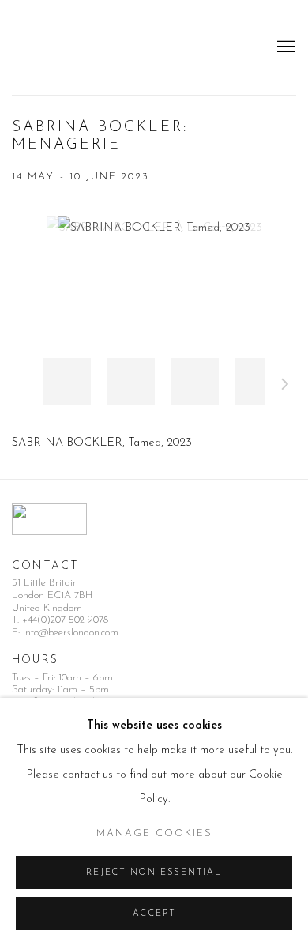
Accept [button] (154, 914)
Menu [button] (284, 47)
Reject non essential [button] (153, 873)
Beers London (59, 47)
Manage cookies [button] (154, 834)
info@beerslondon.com (70, 633)
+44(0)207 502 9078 (65, 620)
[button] (67, 381)
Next (285, 386)
